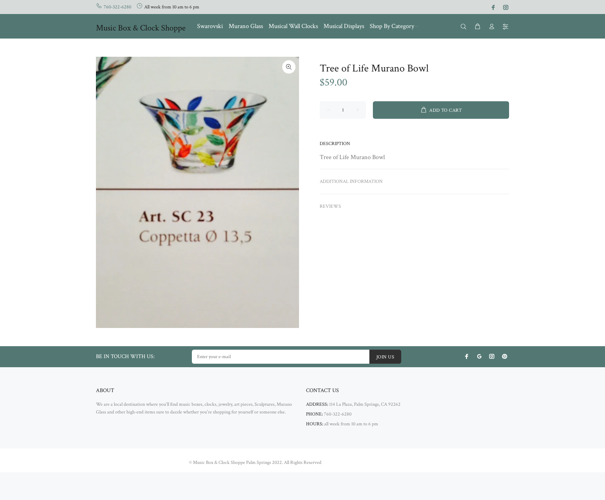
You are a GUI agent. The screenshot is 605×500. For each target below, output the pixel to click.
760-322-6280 (117, 7)
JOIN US (385, 357)
